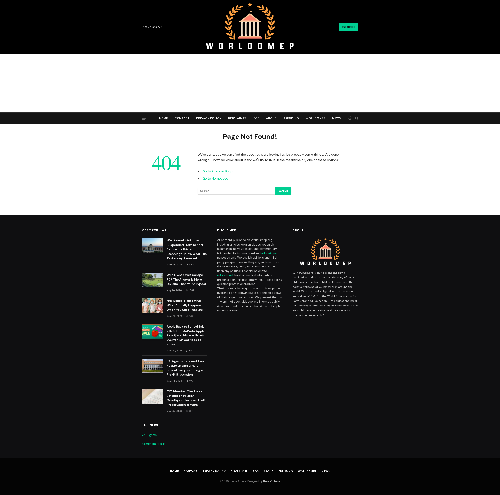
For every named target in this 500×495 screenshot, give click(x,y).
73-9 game (149, 435)
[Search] (356, 118)
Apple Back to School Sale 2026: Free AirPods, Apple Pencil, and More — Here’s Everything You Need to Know (186, 335)
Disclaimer (237, 118)
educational (269, 253)
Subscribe (348, 27)
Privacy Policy (208, 118)
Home (163, 118)
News (336, 118)
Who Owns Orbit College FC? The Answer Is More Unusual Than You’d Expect (186, 279)
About (271, 118)
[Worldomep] (250, 27)
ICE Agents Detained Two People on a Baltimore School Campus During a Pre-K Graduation (185, 368)
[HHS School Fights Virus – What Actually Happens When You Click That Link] (152, 305)
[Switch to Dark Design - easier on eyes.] (350, 118)
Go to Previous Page (218, 171)
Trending (291, 118)
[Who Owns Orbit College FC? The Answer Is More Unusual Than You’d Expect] (152, 280)
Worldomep (316, 118)
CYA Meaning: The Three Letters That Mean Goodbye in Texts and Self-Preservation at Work (187, 398)
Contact (182, 118)
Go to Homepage (215, 178)
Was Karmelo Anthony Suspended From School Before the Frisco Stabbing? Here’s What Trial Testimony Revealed (187, 249)
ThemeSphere (271, 481)
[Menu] (144, 118)
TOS (256, 118)
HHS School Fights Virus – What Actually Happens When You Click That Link (185, 305)
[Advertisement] (250, 83)
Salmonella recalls (153, 444)
